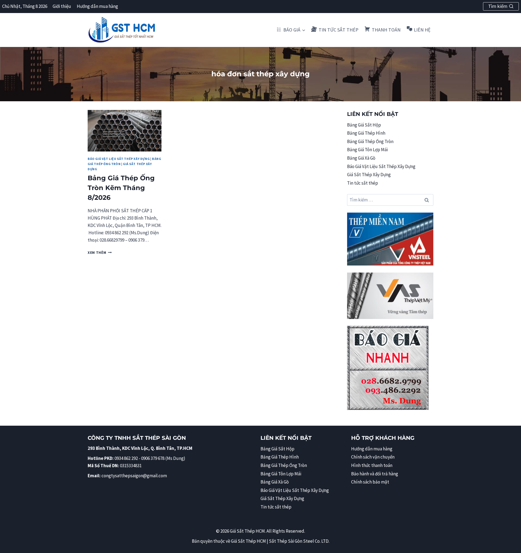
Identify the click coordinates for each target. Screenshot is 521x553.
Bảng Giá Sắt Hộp (364, 125)
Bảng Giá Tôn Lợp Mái (367, 150)
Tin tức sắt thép (362, 183)
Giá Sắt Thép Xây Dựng (369, 175)
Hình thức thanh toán (371, 465)
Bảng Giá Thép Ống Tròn (370, 141)
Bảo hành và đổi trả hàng (374, 474)
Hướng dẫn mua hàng (97, 6)
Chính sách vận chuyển (373, 457)
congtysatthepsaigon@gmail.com (134, 476)
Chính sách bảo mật (370, 482)
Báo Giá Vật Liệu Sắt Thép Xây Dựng (119, 159)
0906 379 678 (153, 458)
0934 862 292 (126, 458)
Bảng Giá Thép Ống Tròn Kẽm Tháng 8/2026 (121, 187)
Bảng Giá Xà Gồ (361, 158)
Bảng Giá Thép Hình (366, 133)
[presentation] (124, 130)
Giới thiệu (62, 6)
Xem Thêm (100, 252)
